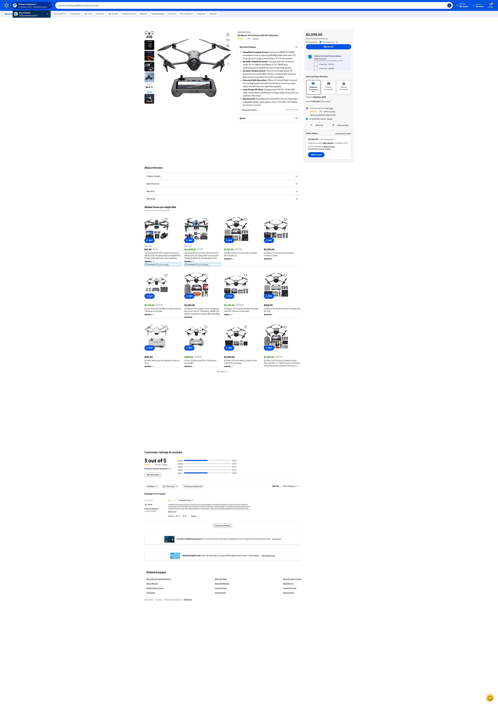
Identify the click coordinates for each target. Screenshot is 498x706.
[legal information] (327, 39)
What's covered (320, 58)
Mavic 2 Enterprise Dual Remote (159, 579)
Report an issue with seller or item (323, 115)
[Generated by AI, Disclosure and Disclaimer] (297, 110)
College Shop (75, 14)
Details (329, 119)
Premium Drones (289, 588)
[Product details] (296, 176)
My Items (172, 14)
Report (193, 516)
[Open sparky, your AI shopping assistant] (490, 698)
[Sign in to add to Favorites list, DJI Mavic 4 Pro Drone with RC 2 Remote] (228, 40)
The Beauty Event (129, 14)
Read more (172, 511)
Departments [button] (10, 14)
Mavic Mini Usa (152, 584)
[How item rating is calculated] (169, 469)
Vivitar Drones (220, 593)
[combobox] (254, 5)
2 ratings (256, 38)
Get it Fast (88, 14)
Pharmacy (100, 14)
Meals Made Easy (158, 14)
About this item (153, 167)
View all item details (249, 110)
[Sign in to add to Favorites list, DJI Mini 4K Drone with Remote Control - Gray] (166, 327)
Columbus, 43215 (319, 97)
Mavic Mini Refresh (222, 584)
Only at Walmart (186, 14)
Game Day (143, 14)
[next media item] (228, 64)
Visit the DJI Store (244, 32)
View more (221, 371)
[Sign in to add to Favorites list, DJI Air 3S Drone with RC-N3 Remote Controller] (206, 327)
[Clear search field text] (443, 5)
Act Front (329, 108)
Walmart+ (213, 14)
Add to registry (343, 125)
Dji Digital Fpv (288, 584)
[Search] (449, 5)
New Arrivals (113, 14)
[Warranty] (296, 191)
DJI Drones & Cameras (155, 588)
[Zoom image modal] (228, 45)
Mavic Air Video (221, 579)
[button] (462, 5)
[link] (162, 264)
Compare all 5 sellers (343, 133)
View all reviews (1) (222, 526)
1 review (164, 464)
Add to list (319, 125)
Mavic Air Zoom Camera (292, 579)
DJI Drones (151, 593)
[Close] (48, 14)
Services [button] (26, 14)
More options (326, 101)
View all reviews (153, 475)
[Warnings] (296, 199)
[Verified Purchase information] (192, 500)
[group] (248, 39)
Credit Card (201, 14)
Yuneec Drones (220, 588)
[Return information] (336, 42)
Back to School (60, 14)
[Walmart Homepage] (6, 5)
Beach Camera (329, 146)
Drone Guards (288, 593)
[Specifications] (296, 184)
